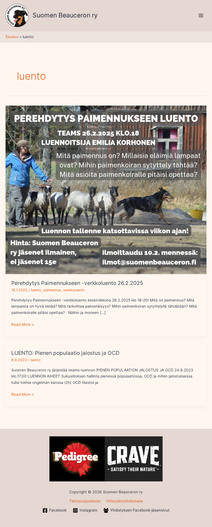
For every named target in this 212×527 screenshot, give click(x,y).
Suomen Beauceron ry (65, 15)
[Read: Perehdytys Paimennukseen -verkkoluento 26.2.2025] (106, 189)
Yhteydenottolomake (124, 501)
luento (36, 290)
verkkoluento (74, 290)
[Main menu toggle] (201, 15)
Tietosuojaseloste (84, 501)
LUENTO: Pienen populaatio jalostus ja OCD (65, 353)
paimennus (52, 290)
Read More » (22, 324)
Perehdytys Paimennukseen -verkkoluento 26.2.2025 (77, 283)
